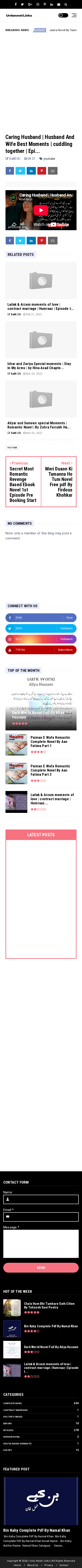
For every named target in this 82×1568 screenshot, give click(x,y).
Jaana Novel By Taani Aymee (55, 30)
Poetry (7, 1450)
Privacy (48, 1565)
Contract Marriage (15, 1410)
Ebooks (7, 1423)
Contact (63, 1565)
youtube (49, 158)
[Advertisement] (41, 80)
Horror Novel (11, 1437)
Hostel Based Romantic (17, 1443)
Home (17, 1565)
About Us (32, 1565)
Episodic (8, 1430)
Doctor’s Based (13, 1416)
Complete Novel (12, 1403)
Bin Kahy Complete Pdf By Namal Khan (36, 1530)
